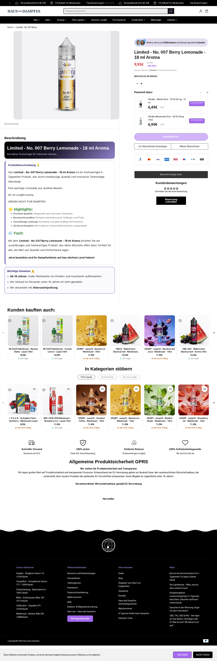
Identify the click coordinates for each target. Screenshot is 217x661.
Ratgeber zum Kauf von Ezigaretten (130, 584)
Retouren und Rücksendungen (81, 573)
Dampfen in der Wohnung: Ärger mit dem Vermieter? (185, 609)
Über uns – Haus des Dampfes (81, 611)
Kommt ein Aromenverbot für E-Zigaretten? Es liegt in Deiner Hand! (185, 576)
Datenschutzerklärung (77, 592)
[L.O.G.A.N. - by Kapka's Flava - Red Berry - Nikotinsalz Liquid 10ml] (23, 400)
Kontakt (122, 596)
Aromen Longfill (99, 20)
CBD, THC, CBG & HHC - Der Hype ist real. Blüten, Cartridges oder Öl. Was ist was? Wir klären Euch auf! (184, 620)
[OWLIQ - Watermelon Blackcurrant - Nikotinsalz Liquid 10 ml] (125, 330)
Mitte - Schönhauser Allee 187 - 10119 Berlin (30, 599)
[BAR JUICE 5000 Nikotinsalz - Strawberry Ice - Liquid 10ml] (57, 400)
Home (10, 27)
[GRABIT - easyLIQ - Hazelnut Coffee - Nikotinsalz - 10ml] (91, 400)
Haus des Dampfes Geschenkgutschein (128, 602)
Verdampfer (138, 20)
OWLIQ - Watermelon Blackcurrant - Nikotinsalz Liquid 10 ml (125, 350)
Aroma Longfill (130, 377)
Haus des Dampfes (31, 641)
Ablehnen (182, 655)
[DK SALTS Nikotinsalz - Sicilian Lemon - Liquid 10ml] (57, 330)
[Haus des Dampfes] (24, 11)
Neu (36, 20)
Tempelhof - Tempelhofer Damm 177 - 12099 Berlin (31, 583)
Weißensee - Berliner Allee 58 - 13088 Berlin (30, 615)
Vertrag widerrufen (80, 618)
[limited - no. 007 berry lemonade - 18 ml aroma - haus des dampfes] (66, 75)
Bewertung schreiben (171, 200)
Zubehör (171, 20)
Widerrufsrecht (74, 597)
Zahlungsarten (74, 583)
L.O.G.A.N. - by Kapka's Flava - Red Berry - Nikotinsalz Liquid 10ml (23, 419)
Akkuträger (156, 20)
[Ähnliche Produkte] (34, 389)
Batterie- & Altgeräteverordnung (82, 607)
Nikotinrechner (125, 608)
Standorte (123, 591)
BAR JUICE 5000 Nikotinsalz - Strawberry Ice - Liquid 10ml (57, 419)
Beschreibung (11, 123)
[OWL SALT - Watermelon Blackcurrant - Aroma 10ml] (193, 330)
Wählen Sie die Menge (145, 76)
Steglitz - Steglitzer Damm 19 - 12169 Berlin (30, 575)
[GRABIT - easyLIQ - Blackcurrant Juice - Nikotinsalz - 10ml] (159, 330)
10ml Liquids (78, 20)
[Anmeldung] (200, 11)
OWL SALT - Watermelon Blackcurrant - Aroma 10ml (194, 350)
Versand (152, 70)
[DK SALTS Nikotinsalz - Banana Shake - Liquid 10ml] (23, 330)
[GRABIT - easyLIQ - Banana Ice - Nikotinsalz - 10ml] (91, 330)
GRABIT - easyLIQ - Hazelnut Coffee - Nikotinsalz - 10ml (91, 419)
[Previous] (201, 92)
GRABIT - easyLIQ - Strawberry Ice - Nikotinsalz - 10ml (193, 419)
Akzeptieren (202, 655)
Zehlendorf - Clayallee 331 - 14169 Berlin (29, 607)
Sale (47, 20)
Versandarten (73, 578)
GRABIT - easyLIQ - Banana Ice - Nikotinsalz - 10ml (91, 350)
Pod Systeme (119, 20)
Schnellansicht (197, 103)
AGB (69, 602)
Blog (121, 578)
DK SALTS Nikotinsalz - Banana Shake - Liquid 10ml (23, 350)
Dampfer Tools (125, 618)
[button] (171, 174)
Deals (121, 573)
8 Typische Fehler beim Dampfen (134, 613)
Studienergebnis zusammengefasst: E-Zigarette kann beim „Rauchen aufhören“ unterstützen (184, 598)
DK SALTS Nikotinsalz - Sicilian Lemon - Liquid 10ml (57, 350)
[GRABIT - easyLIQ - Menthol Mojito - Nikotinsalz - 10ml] (159, 400)
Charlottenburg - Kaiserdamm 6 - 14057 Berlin (31, 591)
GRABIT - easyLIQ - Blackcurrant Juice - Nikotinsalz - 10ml (160, 350)
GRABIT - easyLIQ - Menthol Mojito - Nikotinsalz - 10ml (159, 419)
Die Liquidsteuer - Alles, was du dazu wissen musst (184, 586)
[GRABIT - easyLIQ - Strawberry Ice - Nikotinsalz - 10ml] (193, 400)
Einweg (61, 20)
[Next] (207, 92)
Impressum (72, 587)
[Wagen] (206, 11)
